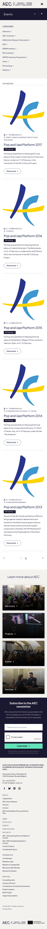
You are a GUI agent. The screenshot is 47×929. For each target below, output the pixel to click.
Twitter (9, 788)
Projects (9, 633)
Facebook (4, 788)
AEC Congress (8, 36)
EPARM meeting (9, 49)
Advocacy (10, 606)
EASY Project (7, 892)
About (5, 795)
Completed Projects (10, 849)
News (5, 819)
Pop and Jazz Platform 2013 (23, 507)
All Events (6, 31)
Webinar (6, 70)
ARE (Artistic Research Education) (16, 40)
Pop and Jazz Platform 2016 (23, 236)
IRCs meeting (8, 53)
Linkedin (14, 788)
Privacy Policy (7, 909)
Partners (6, 805)
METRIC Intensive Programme (14, 57)
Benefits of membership (11, 865)
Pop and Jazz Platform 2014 (23, 416)
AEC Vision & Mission (10, 802)
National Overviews (9, 871)
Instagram (19, 788)
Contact (6, 808)
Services (9, 689)
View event (11, 171)
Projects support (9, 889)
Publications (9, 829)
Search (35, 14)
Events (8, 661)
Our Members (7, 858)
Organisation (7, 798)
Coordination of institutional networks (16, 886)
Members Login (8, 862)
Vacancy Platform (9, 883)
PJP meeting (7, 66)
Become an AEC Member (11, 868)
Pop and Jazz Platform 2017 (23, 144)
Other (5, 62)
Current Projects (8, 846)
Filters (41, 14)
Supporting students (10, 896)
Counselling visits (9, 880)
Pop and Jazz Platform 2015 (23, 328)
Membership (8, 855)
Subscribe (22, 746)
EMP (4, 44)
